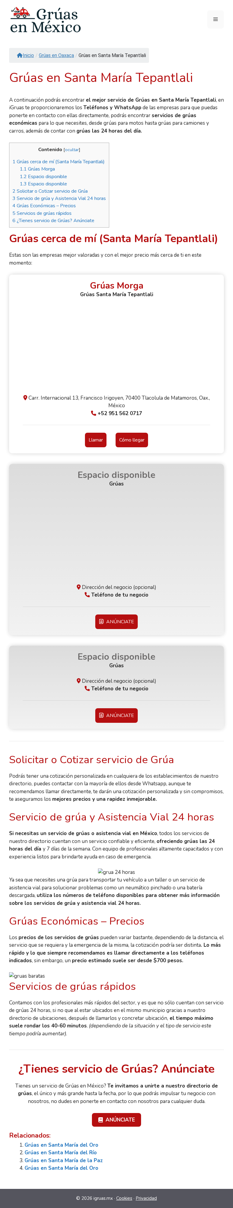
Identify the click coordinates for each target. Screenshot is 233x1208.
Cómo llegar (131, 440)
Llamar (96, 440)
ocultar (72, 150)
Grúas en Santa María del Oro (61, 1145)
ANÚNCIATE (119, 621)
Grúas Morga (37, 169)
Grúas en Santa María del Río (61, 1152)
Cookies (124, 1198)
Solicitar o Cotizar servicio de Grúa (50, 191)
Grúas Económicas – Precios (44, 205)
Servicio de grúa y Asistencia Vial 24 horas (59, 198)
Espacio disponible (43, 176)
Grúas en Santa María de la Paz (64, 1160)
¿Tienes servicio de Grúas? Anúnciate (53, 220)
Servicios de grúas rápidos (42, 213)
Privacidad (146, 1198)
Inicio (28, 55)
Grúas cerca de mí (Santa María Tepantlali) (58, 161)
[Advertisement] (116, 348)
